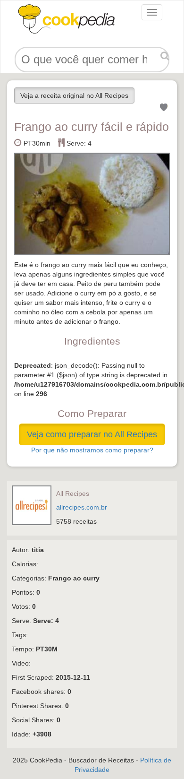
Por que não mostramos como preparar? (92, 450)
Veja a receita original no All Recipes (74, 95)
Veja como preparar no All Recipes (92, 434)
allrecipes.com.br (81, 507)
